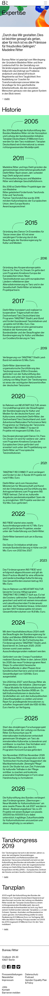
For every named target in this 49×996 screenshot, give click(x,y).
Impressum (8, 980)
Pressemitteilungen (12, 974)
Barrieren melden (11, 992)
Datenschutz (31, 974)
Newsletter (8, 977)
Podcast (29, 977)
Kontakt (6, 989)
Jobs (4, 987)
